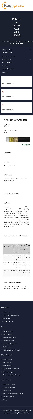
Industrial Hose (8, 334)
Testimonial (6, 318)
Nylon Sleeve (7, 391)
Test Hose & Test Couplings (12, 375)
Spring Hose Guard (9, 387)
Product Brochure (7, 83)
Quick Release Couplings (11, 369)
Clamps (5, 400)
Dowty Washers (8, 397)
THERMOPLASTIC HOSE (19, 41)
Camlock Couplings (9, 372)
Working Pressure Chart (11, 315)
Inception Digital (23, 413)
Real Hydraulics (19, 410)
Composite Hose (8, 341)
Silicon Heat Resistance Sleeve (13, 394)
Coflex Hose (7, 347)
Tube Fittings (7, 363)
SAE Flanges (7, 366)
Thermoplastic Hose (9, 338)
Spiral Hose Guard (9, 384)
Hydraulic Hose (8, 331)
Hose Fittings (7, 359)
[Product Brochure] (3, 79)
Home (1, 41)
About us (6, 312)
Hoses (8, 41)
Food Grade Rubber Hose (11, 350)
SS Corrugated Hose (9, 344)
